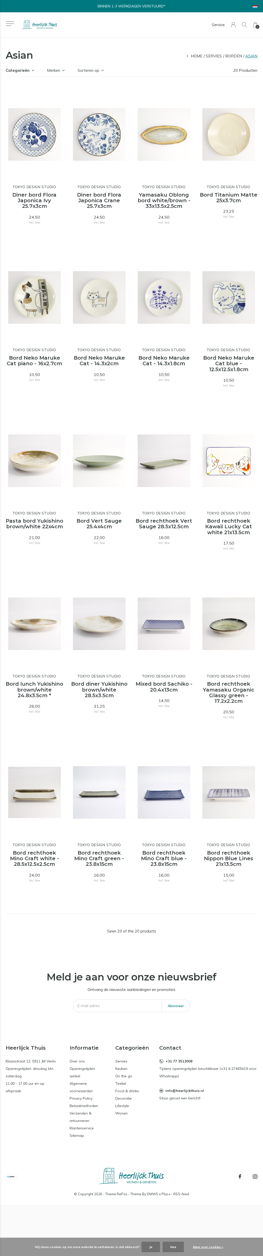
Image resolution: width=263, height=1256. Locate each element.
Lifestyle (122, 1105)
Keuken (121, 1068)
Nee (173, 1247)
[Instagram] (255, 1176)
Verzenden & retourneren (80, 1117)
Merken (53, 70)
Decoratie (123, 1098)
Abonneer (176, 1006)
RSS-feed (181, 1194)
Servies (214, 56)
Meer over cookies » (208, 1247)
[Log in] (233, 25)
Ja (150, 1247)
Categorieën (18, 70)
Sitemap (77, 1135)
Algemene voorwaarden (81, 1087)
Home (196, 56)
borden (233, 56)
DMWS (152, 1194)
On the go (123, 1076)
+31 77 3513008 (178, 1061)
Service (218, 24)
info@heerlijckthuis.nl (184, 1090)
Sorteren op (88, 70)
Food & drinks (127, 1091)
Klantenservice (82, 1128)
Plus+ (166, 1194)
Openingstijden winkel (82, 1072)
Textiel (120, 1083)
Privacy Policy (81, 1098)
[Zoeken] (244, 25)
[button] (10, 23)
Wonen (121, 1113)
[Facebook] (240, 1176)
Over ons (77, 1061)
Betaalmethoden (84, 1105)
